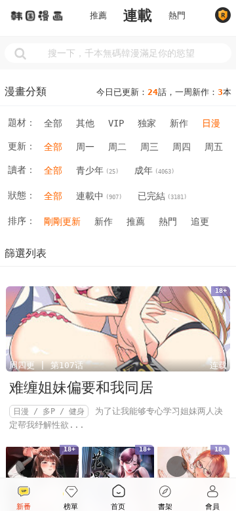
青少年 (97, 170)
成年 (154, 170)
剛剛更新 (62, 221)
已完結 (162, 196)
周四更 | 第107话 (46, 365)
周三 (149, 147)
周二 (117, 147)
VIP (116, 123)
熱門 (177, 15)
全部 (53, 123)
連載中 (99, 196)
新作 (179, 123)
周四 (181, 147)
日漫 (211, 123)
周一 (85, 147)
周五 (214, 147)
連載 (137, 15)
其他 (85, 123)
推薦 (98, 15)
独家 (147, 123)
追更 (200, 221)
